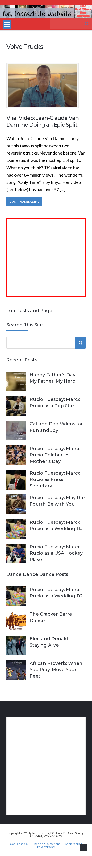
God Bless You (19, 843)
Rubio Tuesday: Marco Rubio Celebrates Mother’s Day (55, 455)
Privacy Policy (46, 846)
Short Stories (73, 843)
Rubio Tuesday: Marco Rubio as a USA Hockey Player (56, 553)
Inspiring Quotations (47, 843)
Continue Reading (24, 201)
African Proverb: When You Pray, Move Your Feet (56, 670)
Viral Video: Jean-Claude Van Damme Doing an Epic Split (42, 121)
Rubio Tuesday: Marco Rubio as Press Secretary (55, 479)
